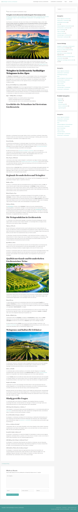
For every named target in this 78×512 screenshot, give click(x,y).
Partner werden (73, 509)
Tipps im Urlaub (16, 17)
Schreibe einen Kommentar (11, 16)
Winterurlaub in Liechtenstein (63, 36)
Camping (60, 102)
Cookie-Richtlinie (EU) (72, 507)
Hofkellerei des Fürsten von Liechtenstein (30, 161)
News (66, 1)
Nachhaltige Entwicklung (62, 22)
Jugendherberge (61, 107)
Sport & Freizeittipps (61, 29)
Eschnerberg (10, 206)
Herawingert (8, 410)
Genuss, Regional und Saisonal (24, 16)
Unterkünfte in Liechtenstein (56, 1)
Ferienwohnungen (61, 104)
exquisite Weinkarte (43, 372)
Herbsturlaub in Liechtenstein (36, 16)
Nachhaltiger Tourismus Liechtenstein (40, 1)
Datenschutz (58, 507)
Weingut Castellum (43, 64)
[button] (75, 1)
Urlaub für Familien (61, 33)
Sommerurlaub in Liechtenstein (63, 27)
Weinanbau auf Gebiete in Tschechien (26, 150)
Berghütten (60, 100)
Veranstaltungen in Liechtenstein (26, 17)
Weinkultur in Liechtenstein (25, 420)
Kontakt (70, 1)
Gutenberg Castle (39, 209)
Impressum (64, 507)
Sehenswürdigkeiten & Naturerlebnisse (64, 78)
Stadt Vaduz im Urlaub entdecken (64, 53)
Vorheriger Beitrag (5, 463)
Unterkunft (59, 98)
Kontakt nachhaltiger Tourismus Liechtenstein (60, 509)
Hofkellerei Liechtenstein (11, 324)
